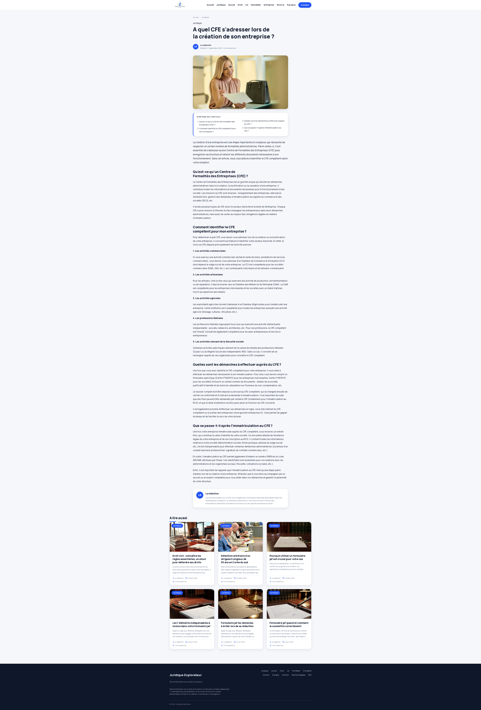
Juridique (221, 5)
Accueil (210, 5)
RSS (309, 675)
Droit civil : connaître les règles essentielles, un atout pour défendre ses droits (189, 559)
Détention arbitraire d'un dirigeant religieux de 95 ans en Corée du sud (235, 559)
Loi (246, 5)
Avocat (231, 5)
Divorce (280, 5)
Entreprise (269, 5)
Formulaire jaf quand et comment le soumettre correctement (289, 624)
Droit (240, 5)
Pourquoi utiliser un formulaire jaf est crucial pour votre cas (287, 557)
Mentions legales (298, 675)
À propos (291, 5)
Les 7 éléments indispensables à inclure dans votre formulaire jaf (191, 624)
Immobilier (256, 5)
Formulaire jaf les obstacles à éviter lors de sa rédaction (237, 624)
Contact (305, 5)
